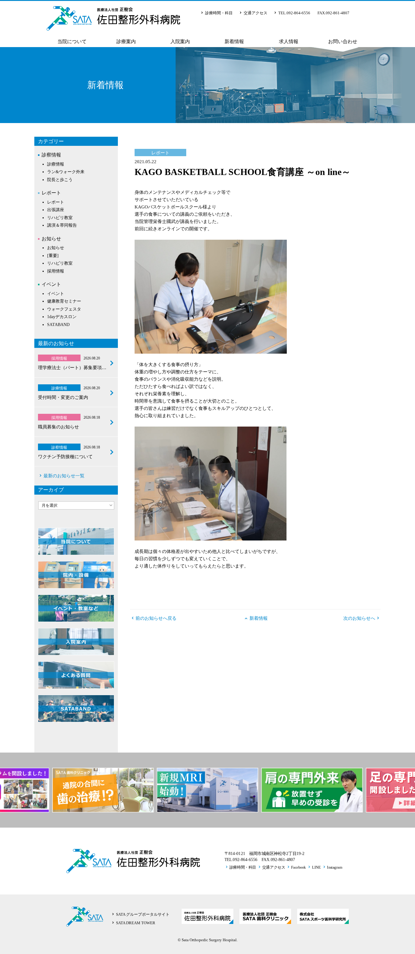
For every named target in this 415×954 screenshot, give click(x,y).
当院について (72, 41)
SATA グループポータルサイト (143, 914)
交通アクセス (255, 13)
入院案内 (180, 41)
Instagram (334, 867)
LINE (316, 867)
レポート (51, 192)
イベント (51, 284)
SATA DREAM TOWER (135, 923)
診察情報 (51, 154)
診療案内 (126, 41)
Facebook (298, 867)
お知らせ (51, 238)
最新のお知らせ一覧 (63, 475)
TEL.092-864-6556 (294, 13)
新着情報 (234, 41)
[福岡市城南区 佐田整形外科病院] (113, 26)
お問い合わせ (342, 41)
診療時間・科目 (219, 13)
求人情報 (288, 41)
